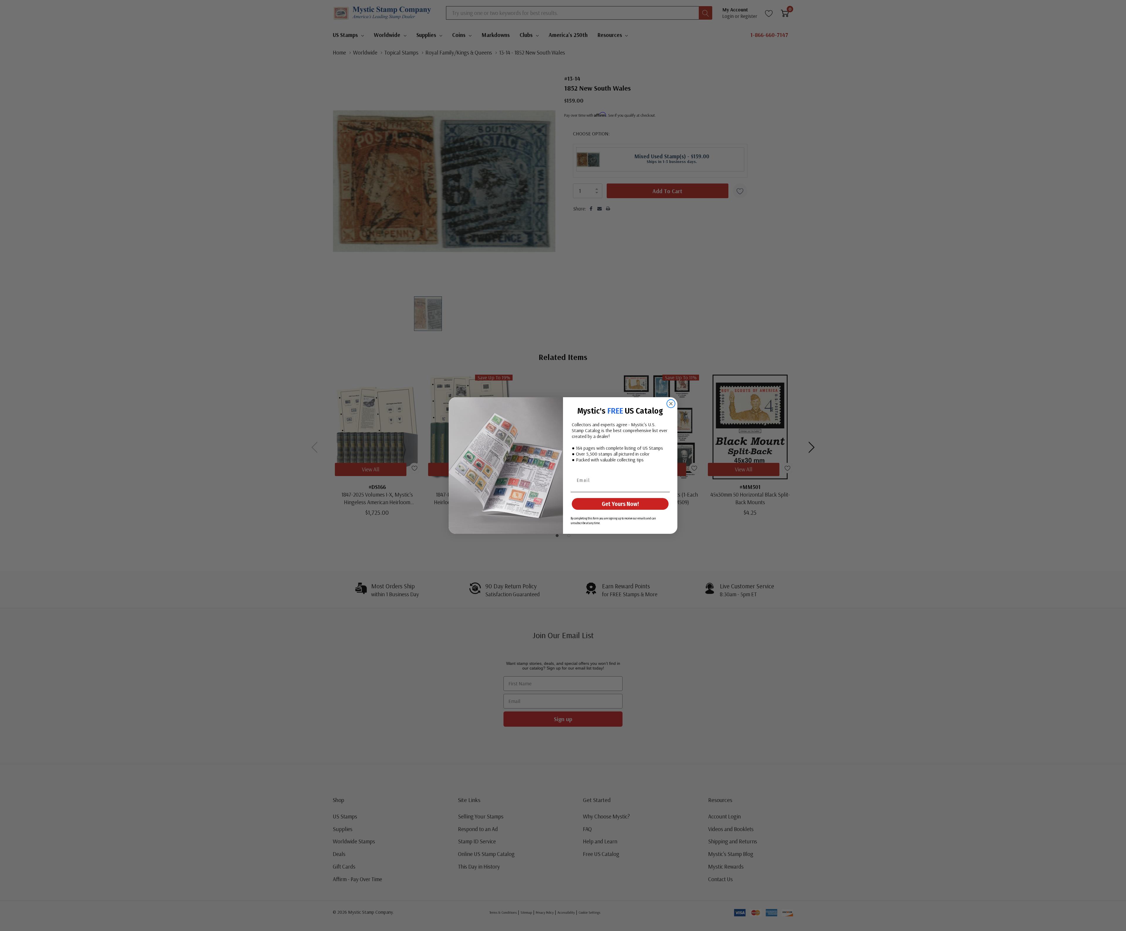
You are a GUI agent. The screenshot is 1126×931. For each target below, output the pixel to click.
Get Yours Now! (620, 503)
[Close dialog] (670, 403)
